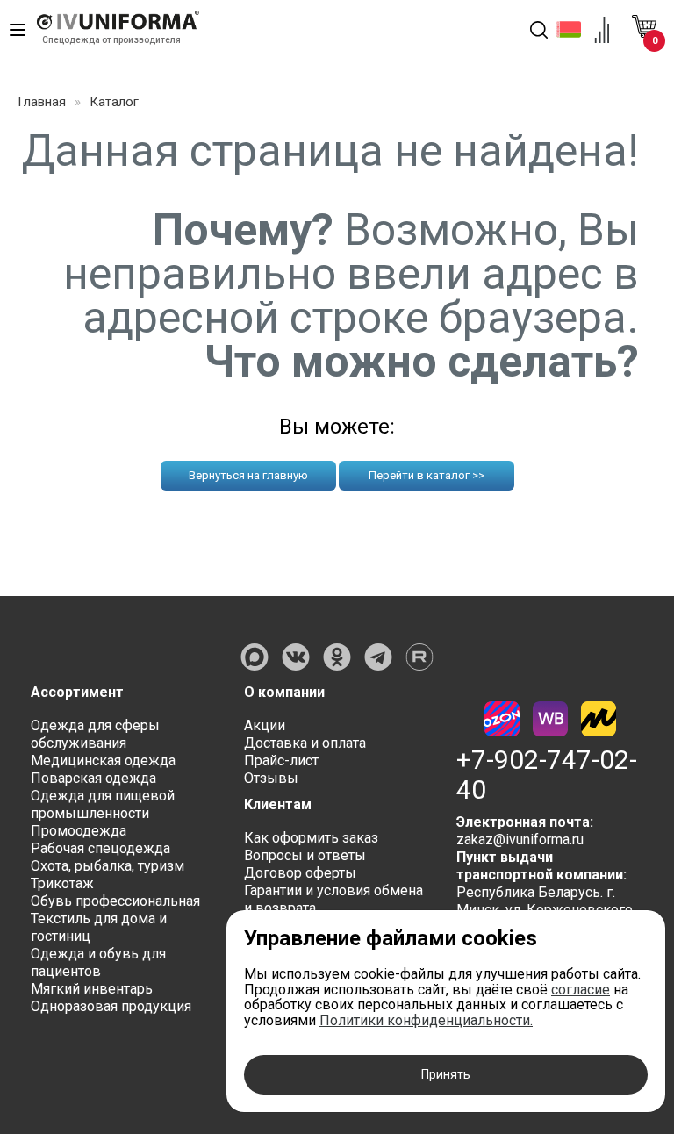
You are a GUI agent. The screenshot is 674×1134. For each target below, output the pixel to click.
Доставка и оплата (305, 743)
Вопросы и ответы (305, 855)
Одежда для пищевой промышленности (103, 804)
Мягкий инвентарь (92, 988)
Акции (264, 725)
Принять (445, 1074)
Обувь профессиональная (115, 901)
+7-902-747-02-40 (546, 775)
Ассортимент (77, 692)
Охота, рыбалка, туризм (107, 866)
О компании (284, 692)
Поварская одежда (93, 778)
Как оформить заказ (311, 837)
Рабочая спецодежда (100, 848)
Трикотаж (62, 883)
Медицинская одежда (103, 760)
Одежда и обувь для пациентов (98, 962)
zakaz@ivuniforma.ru (520, 839)
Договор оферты (300, 873)
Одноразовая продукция (111, 1006)
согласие (580, 989)
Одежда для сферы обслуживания (95, 734)
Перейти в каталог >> (426, 475)
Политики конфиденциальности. (426, 1020)
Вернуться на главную (248, 475)
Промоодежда (78, 830)
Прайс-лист (281, 760)
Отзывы (271, 778)
